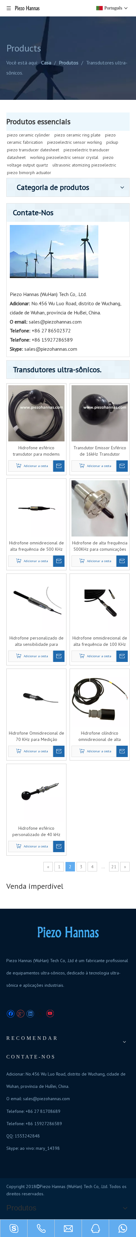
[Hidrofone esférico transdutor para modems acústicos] (36, 413)
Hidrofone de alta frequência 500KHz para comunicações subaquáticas (99, 546)
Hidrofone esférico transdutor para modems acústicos (36, 451)
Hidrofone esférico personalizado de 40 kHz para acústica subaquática (36, 831)
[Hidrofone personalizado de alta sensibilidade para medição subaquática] (36, 603)
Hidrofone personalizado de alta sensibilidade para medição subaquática (36, 641)
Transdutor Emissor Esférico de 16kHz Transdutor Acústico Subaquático (99, 451)
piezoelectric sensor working (74, 142)
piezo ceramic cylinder (28, 135)
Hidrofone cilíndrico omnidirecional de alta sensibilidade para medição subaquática (99, 736)
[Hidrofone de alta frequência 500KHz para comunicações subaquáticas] (99, 508)
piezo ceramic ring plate (77, 135)
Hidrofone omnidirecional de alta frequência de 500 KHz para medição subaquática (36, 546)
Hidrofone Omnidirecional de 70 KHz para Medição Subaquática (36, 736)
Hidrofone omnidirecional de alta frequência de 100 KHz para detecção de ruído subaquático (99, 641)
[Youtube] (50, 1014)
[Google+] (20, 1014)
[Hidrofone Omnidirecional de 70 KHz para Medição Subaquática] (36, 698)
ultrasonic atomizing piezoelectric (84, 165)
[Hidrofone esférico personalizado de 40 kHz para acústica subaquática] (36, 793)
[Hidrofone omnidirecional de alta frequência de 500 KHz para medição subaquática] (36, 508)
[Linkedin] (30, 1014)
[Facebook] (11, 1014)
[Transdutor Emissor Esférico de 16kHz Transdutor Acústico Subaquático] (99, 413)
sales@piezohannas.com (55, 321)
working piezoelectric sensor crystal (64, 157)
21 (113, 867)
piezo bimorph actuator (29, 172)
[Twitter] (40, 1014)
